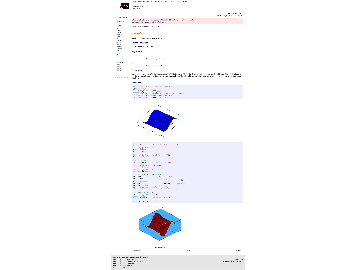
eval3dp (119, 36)
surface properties (122, 77)
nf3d (118, 55)
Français (225, 16)
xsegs (135, 196)
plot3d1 (119, 67)
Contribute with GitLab (151, 1)
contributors (120, 267)
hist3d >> (239, 250)
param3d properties (120, 62)
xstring (136, 198)
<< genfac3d (136, 250)
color (163, 176)
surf (118, 75)
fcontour (119, 40)
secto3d (119, 73)
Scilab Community (167, 1)
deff (135, 86)
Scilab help (122, 17)
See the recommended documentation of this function (149, 22)
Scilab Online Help (138, 6)
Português (238, 16)
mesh (118, 28)
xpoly (135, 171)
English (218, 16)
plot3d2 (119, 69)
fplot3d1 (119, 45)
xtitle (135, 201)
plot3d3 (119, 71)
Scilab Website (137, 1)
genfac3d (119, 47)
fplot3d (119, 42)
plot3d (118, 65)
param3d (119, 57)
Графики (120, 21)
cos (140, 150)
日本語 (231, 16)
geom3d (119, 49)
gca (162, 178)
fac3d (118, 38)
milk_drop (119, 53)
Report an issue (159, 248)
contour (119, 32)
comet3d (119, 30)
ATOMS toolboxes (181, 1)
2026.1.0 (170, 20)
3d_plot (119, 25)
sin (140, 151)
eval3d (119, 34)
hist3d (118, 51)
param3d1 (120, 59)
